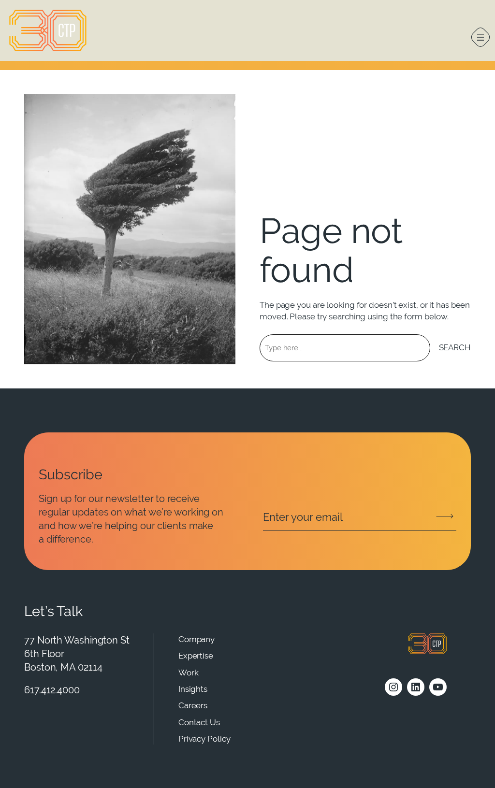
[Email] (359, 517)
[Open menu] (480, 37)
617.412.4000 (52, 689)
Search (455, 347)
